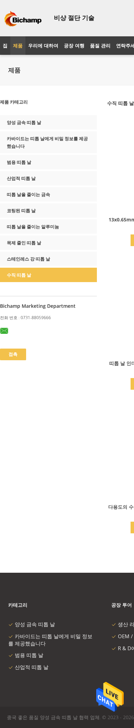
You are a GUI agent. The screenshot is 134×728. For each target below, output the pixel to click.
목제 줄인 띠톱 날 (24, 243)
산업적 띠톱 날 (21, 178)
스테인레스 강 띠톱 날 (28, 259)
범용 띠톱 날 (19, 162)
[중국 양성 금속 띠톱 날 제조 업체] (23, 18)
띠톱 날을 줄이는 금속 (28, 194)
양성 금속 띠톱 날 (24, 122)
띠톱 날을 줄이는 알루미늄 (33, 226)
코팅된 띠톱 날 (21, 210)
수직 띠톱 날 (19, 275)
